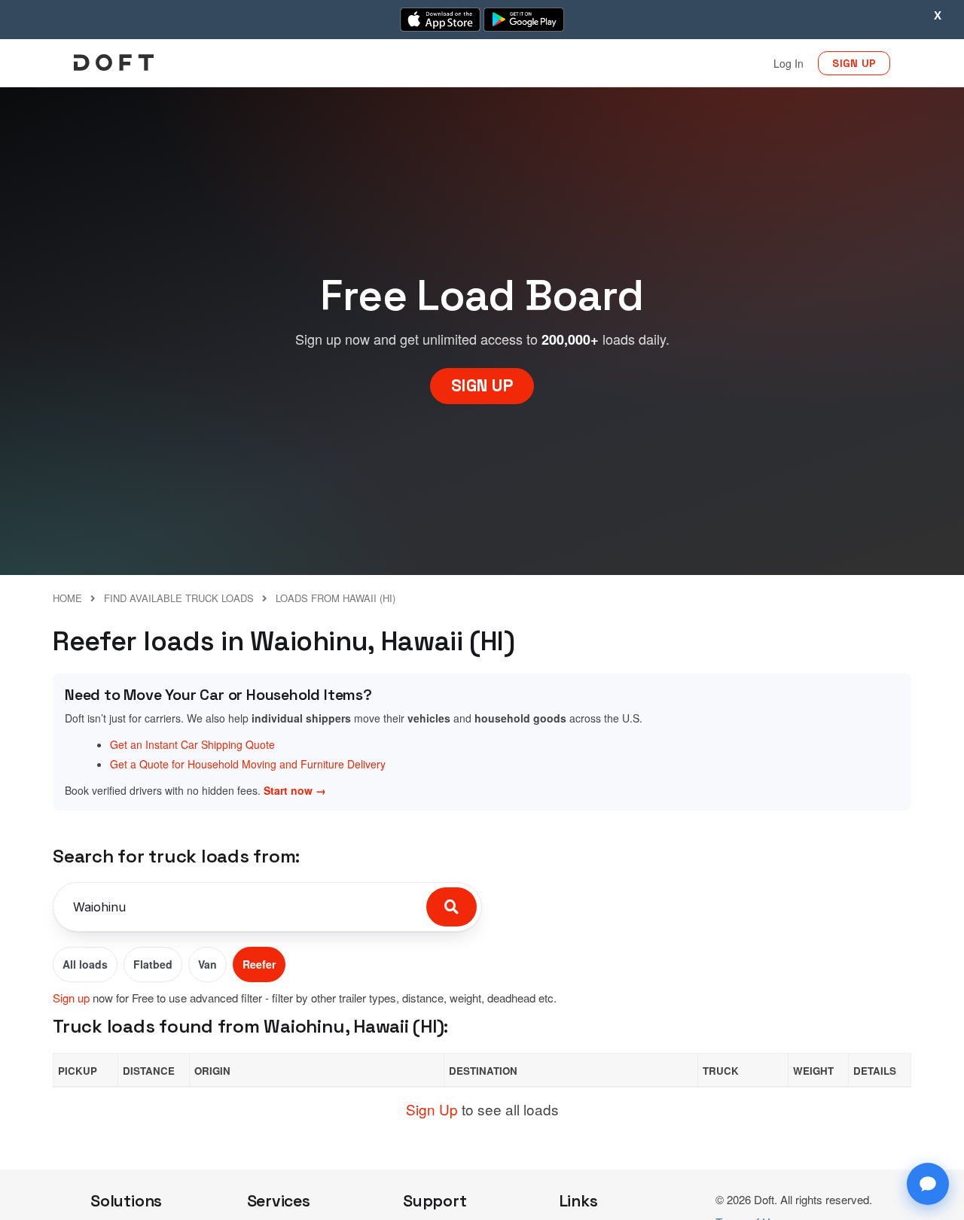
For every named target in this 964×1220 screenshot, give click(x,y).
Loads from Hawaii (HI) (335, 598)
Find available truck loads (179, 598)
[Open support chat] (928, 1184)
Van (207, 964)
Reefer (259, 964)
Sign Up (432, 1109)
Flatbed (152, 964)
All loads (85, 964)
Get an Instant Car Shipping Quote (192, 744)
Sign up (71, 998)
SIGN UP (854, 63)
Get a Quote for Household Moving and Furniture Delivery (248, 763)
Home (67, 598)
